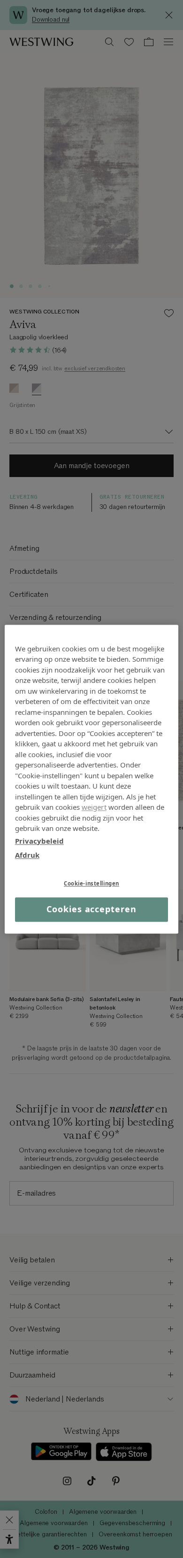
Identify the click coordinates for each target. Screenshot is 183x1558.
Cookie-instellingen (91, 883)
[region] (92, 779)
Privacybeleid (39, 841)
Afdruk (27, 855)
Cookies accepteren (91, 909)
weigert (94, 807)
